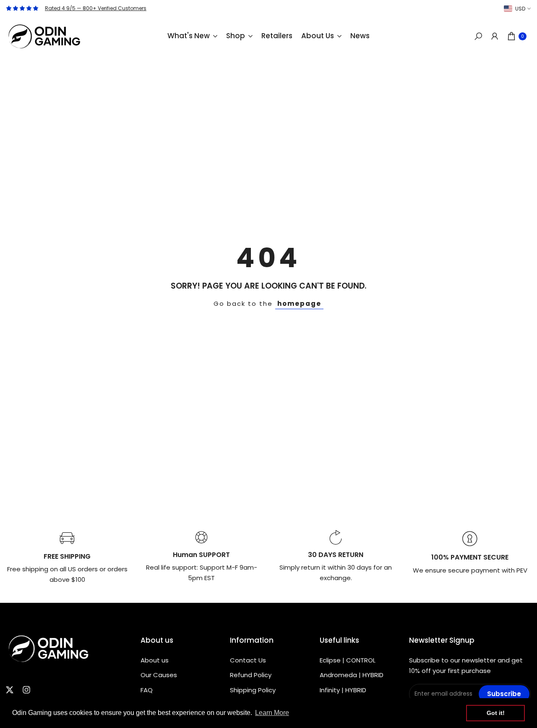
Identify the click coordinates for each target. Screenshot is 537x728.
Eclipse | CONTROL (347, 660)
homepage (299, 303)
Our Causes (159, 674)
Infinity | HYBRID (343, 690)
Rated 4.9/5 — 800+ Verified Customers (95, 8)
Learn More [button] (272, 712)
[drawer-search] (478, 36)
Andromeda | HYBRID (351, 674)
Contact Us (248, 660)
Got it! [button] (496, 713)
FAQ (147, 690)
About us (155, 660)
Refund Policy (250, 674)
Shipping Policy (253, 690)
